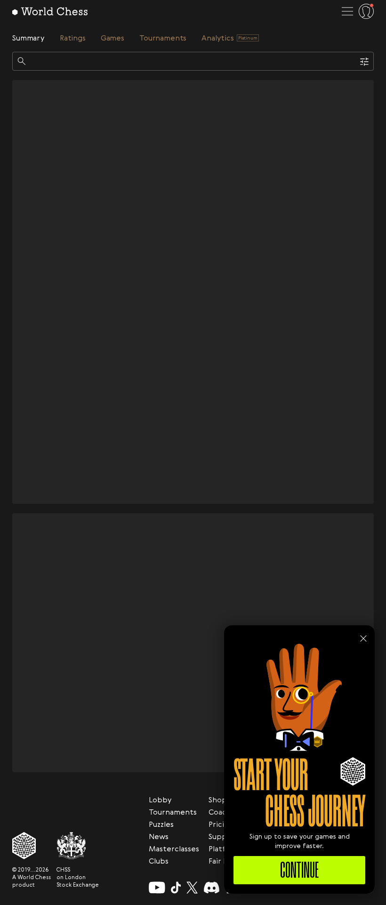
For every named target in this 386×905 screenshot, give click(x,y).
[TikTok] (176, 887)
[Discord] (211, 887)
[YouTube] (157, 887)
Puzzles (161, 824)
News (159, 836)
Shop (218, 799)
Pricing (221, 824)
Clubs (159, 861)
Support (224, 836)
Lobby (160, 799)
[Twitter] (192, 887)
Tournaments (173, 812)
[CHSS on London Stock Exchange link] (77, 846)
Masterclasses (174, 848)
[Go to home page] (50, 11)
